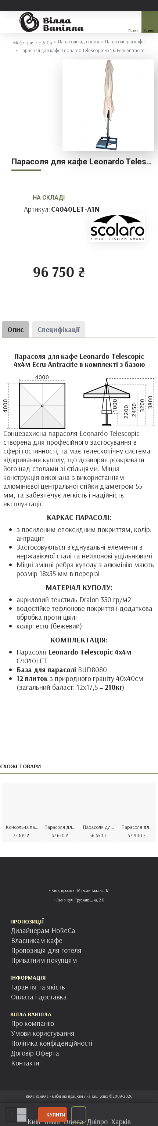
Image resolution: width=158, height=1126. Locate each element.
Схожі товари (20, 766)
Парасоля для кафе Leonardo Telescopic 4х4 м (61, 827)
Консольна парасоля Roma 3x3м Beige (22, 827)
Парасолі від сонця (78, 41)
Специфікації (58, 329)
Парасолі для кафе (125, 41)
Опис (15, 329)
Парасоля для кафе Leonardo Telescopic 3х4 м (138, 827)
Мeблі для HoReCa (32, 42)
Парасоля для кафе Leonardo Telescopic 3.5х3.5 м (99, 827)
